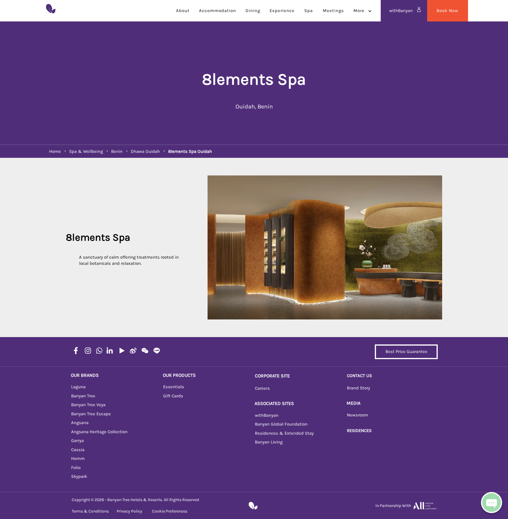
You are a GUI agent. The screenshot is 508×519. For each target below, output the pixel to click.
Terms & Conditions (90, 511)
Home (55, 151)
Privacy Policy (129, 511)
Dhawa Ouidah (145, 151)
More (359, 10)
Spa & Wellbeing (86, 151)
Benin (117, 151)
